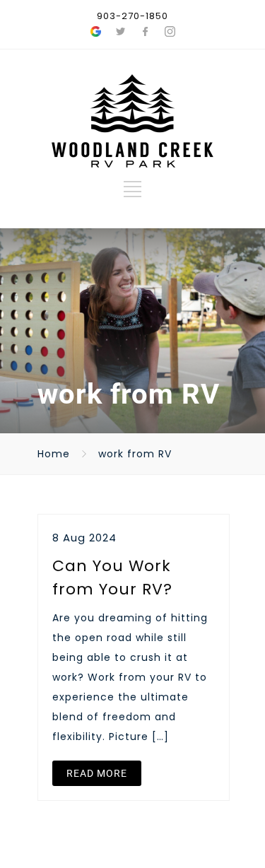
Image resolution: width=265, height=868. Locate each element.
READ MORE (96, 773)
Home (53, 454)
